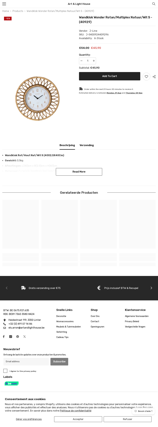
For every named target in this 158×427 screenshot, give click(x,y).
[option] (38, 68)
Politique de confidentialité (75, 410)
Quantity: (84, 54)
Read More (79, 171)
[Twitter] (24, 336)
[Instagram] (10, 336)
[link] (20, 259)
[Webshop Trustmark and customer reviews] (79, 383)
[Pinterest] (17, 336)
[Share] (153, 76)
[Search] (154, 4)
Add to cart (109, 76)
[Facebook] (3, 336)
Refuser (127, 419)
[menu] (4, 4)
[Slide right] (151, 288)
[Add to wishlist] (146, 76)
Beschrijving (67, 145)
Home (5, 11)
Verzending (87, 145)
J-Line (93, 30)
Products (17, 11)
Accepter (78, 419)
